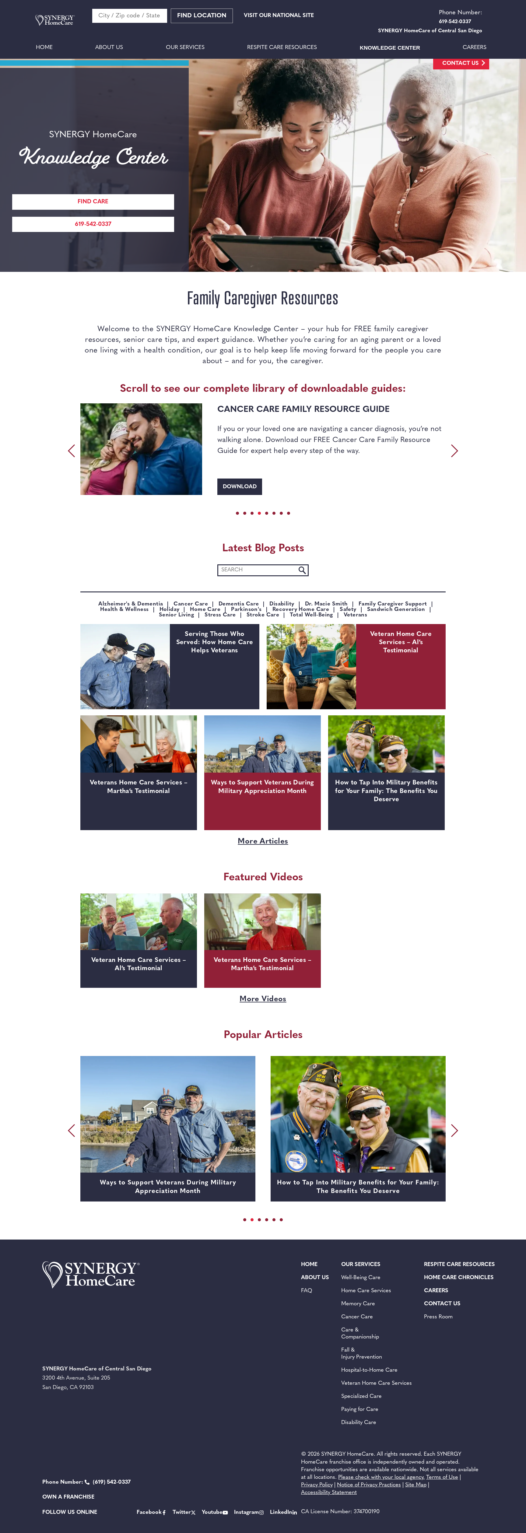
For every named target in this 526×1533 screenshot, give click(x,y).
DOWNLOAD (240, 487)
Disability (281, 604)
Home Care (205, 609)
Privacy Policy (317, 1485)
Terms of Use (442, 1477)
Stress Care (220, 615)
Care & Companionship (360, 1334)
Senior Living (176, 615)
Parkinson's (246, 609)
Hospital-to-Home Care (369, 1370)
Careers (474, 48)
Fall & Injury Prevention (361, 1354)
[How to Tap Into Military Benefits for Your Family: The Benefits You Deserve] (386, 754)
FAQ (306, 1291)
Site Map (415, 1485)
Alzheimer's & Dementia (130, 604)
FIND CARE (93, 202)
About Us (109, 48)
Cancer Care (191, 604)
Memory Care (358, 1304)
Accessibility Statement (329, 1493)
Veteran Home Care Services (376, 1383)
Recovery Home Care (300, 609)
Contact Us (460, 63)
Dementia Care (239, 604)
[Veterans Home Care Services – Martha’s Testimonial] (138, 754)
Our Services (185, 48)
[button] (237, 513)
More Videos (263, 999)
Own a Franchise (68, 1497)
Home (44, 48)
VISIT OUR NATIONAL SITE (279, 16)
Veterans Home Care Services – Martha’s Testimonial (139, 787)
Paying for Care (359, 1409)
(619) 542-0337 (86, 1482)
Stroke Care (263, 615)
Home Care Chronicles (459, 1278)
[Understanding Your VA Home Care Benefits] (358, 1114)
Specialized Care (361, 1396)
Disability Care (358, 1423)
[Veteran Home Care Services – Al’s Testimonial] (311, 666)
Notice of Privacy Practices (369, 1485)
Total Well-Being (311, 615)
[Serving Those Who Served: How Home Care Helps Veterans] (125, 666)
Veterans (355, 615)
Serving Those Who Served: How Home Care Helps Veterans (214, 642)
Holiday (170, 609)
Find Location (201, 16)
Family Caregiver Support (393, 604)
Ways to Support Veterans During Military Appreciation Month (262, 787)
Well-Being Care (360, 1278)
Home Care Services (366, 1291)
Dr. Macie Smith (326, 604)
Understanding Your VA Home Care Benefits (358, 1183)
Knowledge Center (390, 48)
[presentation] (72, 450)
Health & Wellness (124, 609)
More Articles (263, 841)
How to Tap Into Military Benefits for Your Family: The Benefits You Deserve (386, 791)
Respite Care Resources (282, 48)
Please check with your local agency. (381, 1477)
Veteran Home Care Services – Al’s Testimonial (401, 642)
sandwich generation (396, 609)
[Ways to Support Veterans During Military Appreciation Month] (262, 754)
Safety (348, 609)
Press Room (438, 1317)
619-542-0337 (93, 224)
